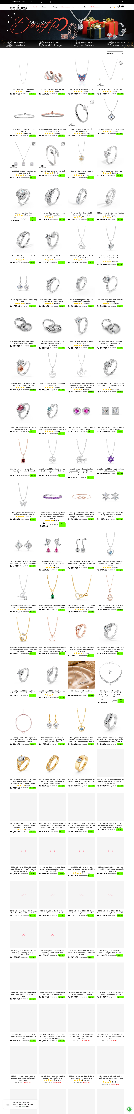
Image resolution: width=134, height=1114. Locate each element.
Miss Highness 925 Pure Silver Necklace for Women (81, 692)
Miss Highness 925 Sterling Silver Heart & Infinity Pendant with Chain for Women (52, 471)
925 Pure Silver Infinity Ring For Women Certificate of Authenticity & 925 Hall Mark (110, 385)
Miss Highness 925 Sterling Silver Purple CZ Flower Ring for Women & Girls (110, 1078)
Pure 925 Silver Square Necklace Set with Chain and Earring (23, 172)
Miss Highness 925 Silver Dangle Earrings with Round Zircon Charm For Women (81, 563)
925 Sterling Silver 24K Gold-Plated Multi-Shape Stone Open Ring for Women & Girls (23, 953)
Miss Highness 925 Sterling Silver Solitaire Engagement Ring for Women (23, 692)
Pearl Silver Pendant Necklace (23, 89)
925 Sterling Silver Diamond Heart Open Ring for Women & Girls (52, 952)
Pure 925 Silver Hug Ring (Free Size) (52, 171)
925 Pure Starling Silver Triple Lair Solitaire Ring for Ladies (81, 301)
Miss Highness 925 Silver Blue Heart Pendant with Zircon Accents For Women (110, 563)
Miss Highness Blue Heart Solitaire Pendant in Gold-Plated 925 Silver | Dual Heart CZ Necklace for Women (81, 740)
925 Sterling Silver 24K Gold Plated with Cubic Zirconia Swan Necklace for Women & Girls (110, 869)
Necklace (45, 7)
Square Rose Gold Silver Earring (52, 89)
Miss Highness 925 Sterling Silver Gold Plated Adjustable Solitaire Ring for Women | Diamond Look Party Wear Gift (52, 826)
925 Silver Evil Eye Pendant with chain (111, 129)
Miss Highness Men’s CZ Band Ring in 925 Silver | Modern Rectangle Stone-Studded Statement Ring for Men (110, 740)
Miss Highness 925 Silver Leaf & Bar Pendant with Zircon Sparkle (23, 606)
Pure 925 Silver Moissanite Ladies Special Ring (81, 343)
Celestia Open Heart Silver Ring (110, 171)
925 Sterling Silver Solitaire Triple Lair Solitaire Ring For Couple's (23, 343)
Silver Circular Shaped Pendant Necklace (82, 172)
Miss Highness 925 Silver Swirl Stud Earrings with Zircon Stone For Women (23, 563)
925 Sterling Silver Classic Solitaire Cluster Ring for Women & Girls (52, 912)
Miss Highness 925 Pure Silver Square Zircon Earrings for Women (81, 428)
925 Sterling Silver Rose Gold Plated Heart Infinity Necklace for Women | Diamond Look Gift (52, 869)
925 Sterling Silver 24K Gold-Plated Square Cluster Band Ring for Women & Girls (81, 953)
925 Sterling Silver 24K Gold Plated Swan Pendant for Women (52, 993)
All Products (95, 7)
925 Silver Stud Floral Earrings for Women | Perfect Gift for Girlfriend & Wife (23, 1036)
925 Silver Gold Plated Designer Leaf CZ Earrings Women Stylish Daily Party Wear (110, 1036)
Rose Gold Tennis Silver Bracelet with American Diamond (52, 130)
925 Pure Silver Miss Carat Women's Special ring (110, 301)
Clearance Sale (67, 7)
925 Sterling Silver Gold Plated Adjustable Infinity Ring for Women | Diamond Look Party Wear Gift (110, 825)
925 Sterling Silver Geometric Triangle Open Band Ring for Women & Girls (23, 912)
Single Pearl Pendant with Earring (110, 89)
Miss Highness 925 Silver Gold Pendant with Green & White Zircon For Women (52, 606)
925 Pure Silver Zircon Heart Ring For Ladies (23, 257)
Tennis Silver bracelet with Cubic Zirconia (23, 130)
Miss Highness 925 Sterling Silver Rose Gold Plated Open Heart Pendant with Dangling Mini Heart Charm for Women (52, 649)
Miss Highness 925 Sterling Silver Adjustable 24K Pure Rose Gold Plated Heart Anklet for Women (23, 740)
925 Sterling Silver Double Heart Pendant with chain (81, 257)
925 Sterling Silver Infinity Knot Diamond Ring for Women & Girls (110, 952)
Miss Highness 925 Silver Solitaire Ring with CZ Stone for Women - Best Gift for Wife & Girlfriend (110, 649)
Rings (55, 7)
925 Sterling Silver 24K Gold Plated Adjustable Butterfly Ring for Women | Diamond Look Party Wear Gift (23, 869)
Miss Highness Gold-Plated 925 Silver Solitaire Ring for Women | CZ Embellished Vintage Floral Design (23, 781)
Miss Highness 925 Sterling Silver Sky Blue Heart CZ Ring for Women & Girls (52, 428)
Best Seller (82, 7)
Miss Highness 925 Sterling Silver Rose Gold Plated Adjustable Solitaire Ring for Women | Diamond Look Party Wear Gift (81, 826)
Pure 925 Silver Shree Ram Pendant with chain (52, 384)
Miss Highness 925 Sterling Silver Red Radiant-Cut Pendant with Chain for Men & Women (23, 471)
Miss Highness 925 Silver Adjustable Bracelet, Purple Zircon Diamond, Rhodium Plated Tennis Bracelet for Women (52, 516)
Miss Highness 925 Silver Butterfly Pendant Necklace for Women (23, 514)
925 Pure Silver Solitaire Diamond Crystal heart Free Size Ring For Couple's (110, 343)
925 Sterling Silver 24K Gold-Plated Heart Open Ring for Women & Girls (81, 912)
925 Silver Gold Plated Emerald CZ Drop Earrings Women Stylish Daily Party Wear (23, 1078)
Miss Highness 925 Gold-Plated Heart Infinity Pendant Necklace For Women (81, 606)
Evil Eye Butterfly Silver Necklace (81, 89)
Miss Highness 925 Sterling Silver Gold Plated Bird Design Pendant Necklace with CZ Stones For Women (23, 649)
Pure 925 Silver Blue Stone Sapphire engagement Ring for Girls (52, 1077)
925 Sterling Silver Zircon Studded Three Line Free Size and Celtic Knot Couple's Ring (52, 343)
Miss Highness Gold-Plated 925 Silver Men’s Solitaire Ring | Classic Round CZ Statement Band (81, 781)
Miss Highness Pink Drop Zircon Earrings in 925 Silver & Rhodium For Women (52, 563)
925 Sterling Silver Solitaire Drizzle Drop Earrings (23, 301)
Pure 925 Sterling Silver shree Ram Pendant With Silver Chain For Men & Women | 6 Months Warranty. (81, 385)
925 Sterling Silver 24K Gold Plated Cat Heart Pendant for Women (81, 993)
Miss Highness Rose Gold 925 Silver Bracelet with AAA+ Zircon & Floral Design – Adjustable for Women (81, 515)
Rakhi (35, 7)
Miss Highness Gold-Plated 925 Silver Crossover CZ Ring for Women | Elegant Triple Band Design (52, 781)
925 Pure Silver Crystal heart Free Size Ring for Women (110, 214)
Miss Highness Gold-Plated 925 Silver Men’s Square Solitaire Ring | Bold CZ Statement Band (110, 781)
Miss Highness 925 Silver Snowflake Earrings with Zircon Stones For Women (110, 515)
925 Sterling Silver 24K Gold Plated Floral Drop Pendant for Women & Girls (23, 994)
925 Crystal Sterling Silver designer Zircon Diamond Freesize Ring (81, 1077)
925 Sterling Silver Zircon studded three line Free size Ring (81, 214)
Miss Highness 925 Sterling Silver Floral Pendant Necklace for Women (110, 470)
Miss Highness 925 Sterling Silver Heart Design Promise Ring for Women (52, 692)
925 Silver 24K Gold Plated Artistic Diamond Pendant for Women (110, 993)
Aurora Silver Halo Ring (23, 213)
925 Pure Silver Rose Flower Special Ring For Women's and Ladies (23, 384)
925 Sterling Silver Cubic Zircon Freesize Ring (52, 257)
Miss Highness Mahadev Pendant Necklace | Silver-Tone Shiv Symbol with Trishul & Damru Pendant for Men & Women (81, 472)
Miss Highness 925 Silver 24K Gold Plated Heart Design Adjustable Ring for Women (81, 649)
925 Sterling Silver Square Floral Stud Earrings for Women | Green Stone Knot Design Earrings (52, 1036)
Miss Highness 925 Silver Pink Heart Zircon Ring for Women (23, 428)
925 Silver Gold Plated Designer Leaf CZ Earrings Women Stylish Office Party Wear (81, 1036)
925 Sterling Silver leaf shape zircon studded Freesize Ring (52, 214)
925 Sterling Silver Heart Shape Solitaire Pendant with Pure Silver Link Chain (111, 258)
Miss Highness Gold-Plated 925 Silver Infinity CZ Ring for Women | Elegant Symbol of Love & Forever (23, 825)
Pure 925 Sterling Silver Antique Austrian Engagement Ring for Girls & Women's (81, 869)
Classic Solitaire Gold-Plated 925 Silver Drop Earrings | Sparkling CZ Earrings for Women (52, 740)
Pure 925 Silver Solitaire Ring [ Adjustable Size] (81, 130)
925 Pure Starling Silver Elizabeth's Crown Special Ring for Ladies (52, 301)
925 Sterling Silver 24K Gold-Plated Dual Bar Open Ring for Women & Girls (110, 912)
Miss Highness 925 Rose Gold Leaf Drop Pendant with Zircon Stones (110, 606)
